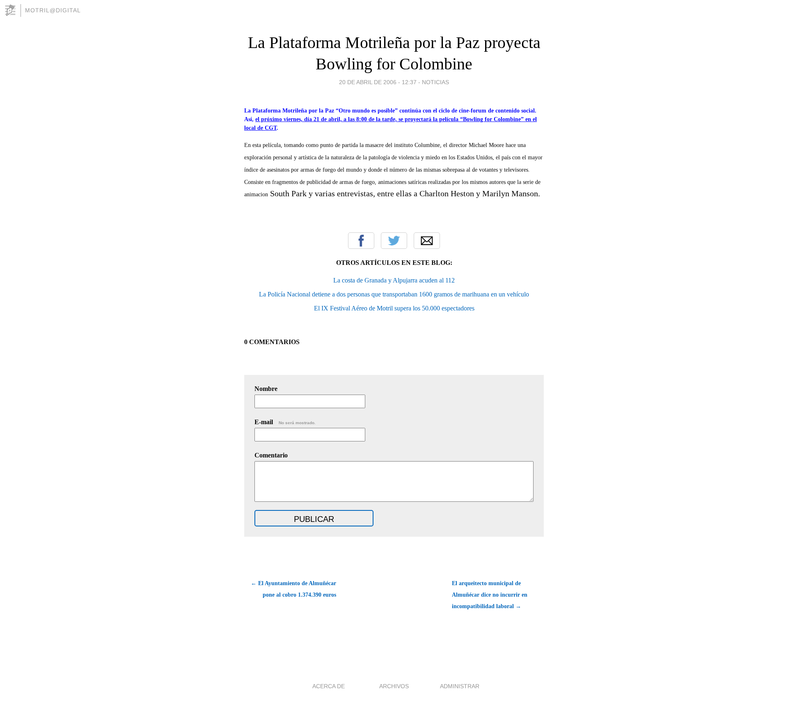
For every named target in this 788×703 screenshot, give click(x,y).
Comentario (271, 455)
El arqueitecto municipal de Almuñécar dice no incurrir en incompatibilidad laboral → (489, 594)
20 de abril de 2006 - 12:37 (378, 82)
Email (427, 240)
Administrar (459, 686)
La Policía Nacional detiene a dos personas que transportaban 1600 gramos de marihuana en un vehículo (394, 294)
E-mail (285, 421)
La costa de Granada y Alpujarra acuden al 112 (394, 280)
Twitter (394, 240)
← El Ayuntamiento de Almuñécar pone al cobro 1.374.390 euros (293, 589)
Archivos (394, 686)
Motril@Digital (53, 10)
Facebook (361, 240)
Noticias (435, 82)
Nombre (265, 388)
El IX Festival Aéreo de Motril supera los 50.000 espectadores (394, 308)
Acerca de (328, 686)
